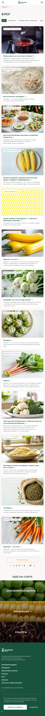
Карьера (5, 680)
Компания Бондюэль (9, 664)
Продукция (6, 667)
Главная (4, 7)
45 (30, 566)
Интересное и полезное (27, 20)
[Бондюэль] (7, 650)
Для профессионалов (10, 670)
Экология (11, 20)
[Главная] (22, 2)
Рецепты (5, 673)
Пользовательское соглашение (12, 687)
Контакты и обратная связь (12, 683)
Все (4, 20)
